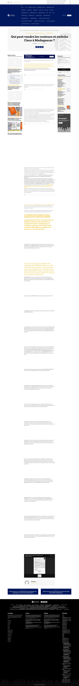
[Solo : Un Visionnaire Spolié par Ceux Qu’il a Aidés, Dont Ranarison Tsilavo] (15, 126)
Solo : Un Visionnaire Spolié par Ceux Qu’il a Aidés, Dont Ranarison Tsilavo (15, 134)
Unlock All (64, 69)
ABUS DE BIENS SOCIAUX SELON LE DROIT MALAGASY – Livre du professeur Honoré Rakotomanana (15, 119)
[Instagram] (70, 1)
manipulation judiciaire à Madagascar (13, 117)
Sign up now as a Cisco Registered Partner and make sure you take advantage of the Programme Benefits (38, 186)
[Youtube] (70, 3)
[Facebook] (70, 0)
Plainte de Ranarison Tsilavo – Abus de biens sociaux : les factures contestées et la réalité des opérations (15, 88)
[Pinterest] (40, 47)
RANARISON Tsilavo (50, 33)
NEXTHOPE (9, 132)
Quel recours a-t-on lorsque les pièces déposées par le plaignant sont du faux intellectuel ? (23, 592)
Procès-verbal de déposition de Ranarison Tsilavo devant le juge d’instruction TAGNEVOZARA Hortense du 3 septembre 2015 (14, 104)
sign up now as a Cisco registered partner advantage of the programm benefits (39, 204)
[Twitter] (70, 2)
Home (21, 30)
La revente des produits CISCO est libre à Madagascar (31, 30)
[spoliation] (27, 582)
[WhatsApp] (43, 47)
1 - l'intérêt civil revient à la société (62, 78)
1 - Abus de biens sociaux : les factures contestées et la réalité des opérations (14, 85)
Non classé (9, 101)
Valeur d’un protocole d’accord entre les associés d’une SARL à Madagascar (56, 592)
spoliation (35, 43)
